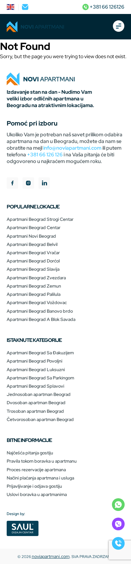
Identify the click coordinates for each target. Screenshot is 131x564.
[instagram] (28, 183)
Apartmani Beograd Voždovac (37, 302)
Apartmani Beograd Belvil (32, 244)
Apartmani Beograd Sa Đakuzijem (40, 353)
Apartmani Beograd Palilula (33, 294)
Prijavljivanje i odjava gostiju (34, 486)
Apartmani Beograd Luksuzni (36, 369)
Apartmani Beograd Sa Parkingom (40, 378)
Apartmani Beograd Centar (33, 227)
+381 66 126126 (106, 6)
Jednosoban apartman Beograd (39, 394)
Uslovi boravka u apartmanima (37, 494)
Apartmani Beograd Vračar (33, 252)
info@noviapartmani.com (72, 148)
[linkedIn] (44, 183)
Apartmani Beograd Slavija (33, 269)
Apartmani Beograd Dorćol (33, 261)
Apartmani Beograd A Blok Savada (41, 319)
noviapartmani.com (51, 556)
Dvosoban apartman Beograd (36, 402)
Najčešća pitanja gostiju (30, 453)
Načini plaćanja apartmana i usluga (40, 478)
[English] (11, 7)
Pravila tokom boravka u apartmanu (42, 461)
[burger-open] (118, 26)
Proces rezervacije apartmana (36, 469)
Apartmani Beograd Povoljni (34, 361)
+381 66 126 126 (45, 154)
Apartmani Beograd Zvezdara (36, 278)
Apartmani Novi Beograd (31, 236)
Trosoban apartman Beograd (35, 411)
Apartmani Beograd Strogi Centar (40, 219)
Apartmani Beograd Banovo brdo (40, 311)
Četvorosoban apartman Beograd (40, 419)
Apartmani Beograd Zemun (34, 286)
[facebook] (12, 183)
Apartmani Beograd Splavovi (35, 386)
